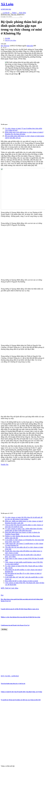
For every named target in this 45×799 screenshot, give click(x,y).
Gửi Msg (4, 629)
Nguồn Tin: (4, 464)
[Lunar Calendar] (18, 13)
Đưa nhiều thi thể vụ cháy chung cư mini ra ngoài (21, 581)
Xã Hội (7, 38)
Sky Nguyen (5, 46)
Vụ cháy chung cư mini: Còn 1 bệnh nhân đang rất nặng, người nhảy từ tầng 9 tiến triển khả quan (24, 529)
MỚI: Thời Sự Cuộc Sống (9, 588)
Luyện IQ (6, 13)
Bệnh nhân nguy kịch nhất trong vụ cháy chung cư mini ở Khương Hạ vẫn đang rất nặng (24, 133)
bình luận (30, 46)
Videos (14, 13)
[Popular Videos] (11, 13)
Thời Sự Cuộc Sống (10, 40)
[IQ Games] (2, 13)
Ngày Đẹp (22, 13)
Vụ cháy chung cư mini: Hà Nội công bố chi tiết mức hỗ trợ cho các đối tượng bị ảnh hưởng (23, 518)
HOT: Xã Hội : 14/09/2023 (10, 676)
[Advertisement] (22, 99)
